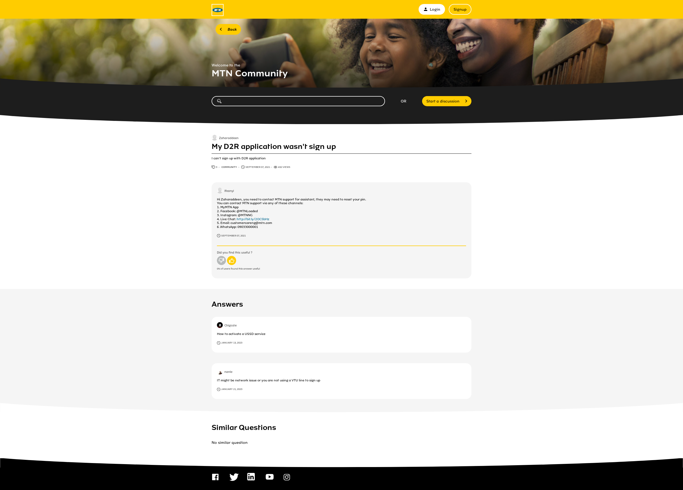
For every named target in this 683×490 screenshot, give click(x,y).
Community (229, 167)
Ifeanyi (229, 191)
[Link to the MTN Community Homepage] (218, 10)
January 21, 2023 (231, 389)
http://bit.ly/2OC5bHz (253, 219)
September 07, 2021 (233, 235)
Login (435, 9)
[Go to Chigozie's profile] (220, 325)
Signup (460, 9)
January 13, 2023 (231, 342)
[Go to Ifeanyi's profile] (220, 191)
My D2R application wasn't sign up (274, 146)
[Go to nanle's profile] (220, 372)
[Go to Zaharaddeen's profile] (214, 138)
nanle (228, 372)
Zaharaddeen (229, 138)
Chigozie (230, 326)
